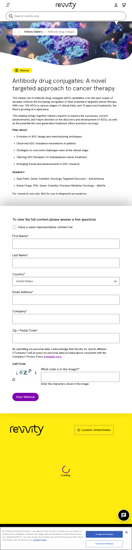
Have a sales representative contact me (45, 227)
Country (18, 274)
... (15, 32)
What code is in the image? (59, 369)
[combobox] (66, 281)
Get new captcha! (13, 379)
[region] (66, 538)
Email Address (22, 292)
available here (53, 356)
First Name (19, 236)
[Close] (126, 532)
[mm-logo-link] (66, 5)
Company (19, 311)
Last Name (19, 255)
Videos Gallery (33, 31)
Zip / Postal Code (24, 330)
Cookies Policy (40, 540)
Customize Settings (104, 543)
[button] (116, 5)
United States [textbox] (24, 281)
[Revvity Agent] (123, 515)
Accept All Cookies (104, 534)
